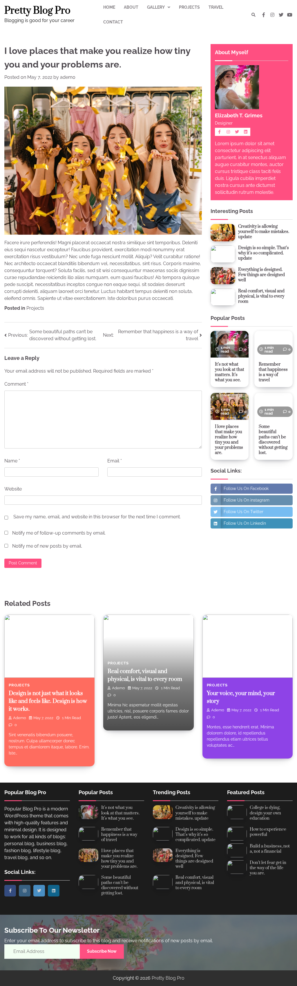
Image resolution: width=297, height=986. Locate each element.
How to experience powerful (268, 832)
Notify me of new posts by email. (47, 546)
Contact (113, 22)
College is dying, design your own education (265, 813)
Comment (16, 384)
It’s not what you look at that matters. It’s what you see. (229, 372)
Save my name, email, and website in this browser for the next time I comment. (97, 517)
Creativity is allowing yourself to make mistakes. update (263, 232)
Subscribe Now (102, 951)
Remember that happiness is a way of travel (273, 372)
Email (114, 461)
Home (109, 7)
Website (13, 489)
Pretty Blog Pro (37, 11)
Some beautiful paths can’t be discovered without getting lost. (273, 439)
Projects (189, 7)
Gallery (156, 7)
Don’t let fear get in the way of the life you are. (268, 868)
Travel (216, 7)
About (131, 7)
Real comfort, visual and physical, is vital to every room (261, 296)
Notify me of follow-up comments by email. (59, 533)
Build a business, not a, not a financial (270, 848)
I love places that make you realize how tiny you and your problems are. (229, 439)
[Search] (253, 14)
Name (12, 461)
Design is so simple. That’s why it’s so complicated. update (263, 253)
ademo (67, 77)
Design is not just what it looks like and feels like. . (48, 701)
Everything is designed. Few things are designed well (261, 275)
